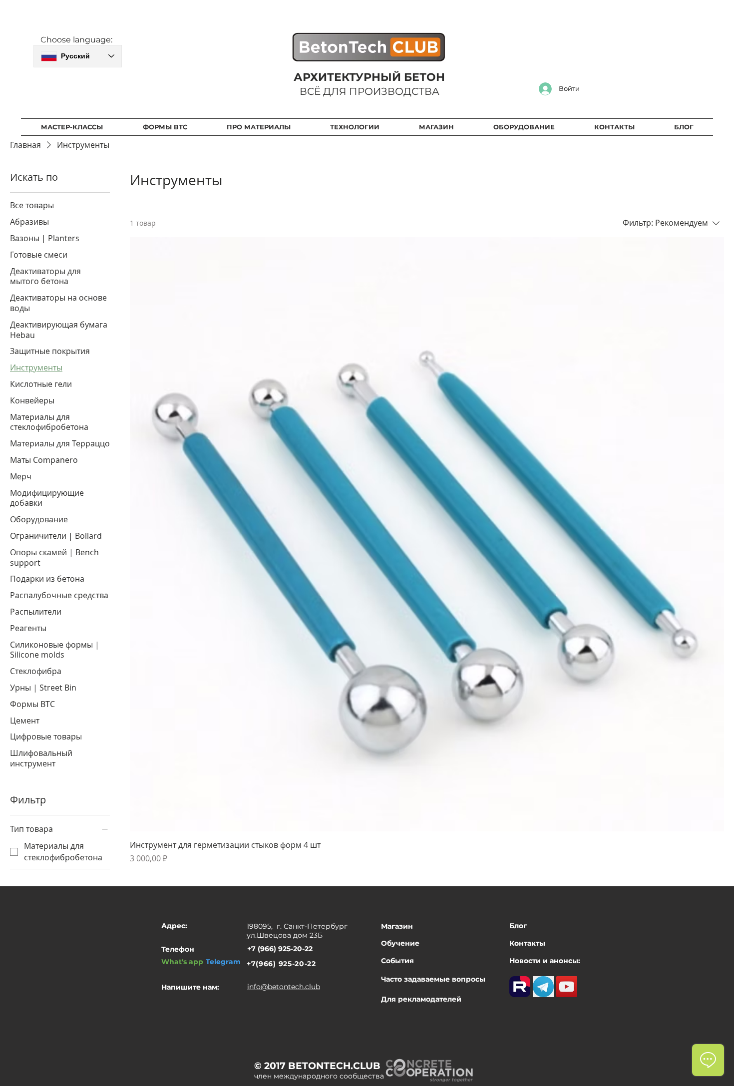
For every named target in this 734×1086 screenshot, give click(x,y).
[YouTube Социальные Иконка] (566, 986)
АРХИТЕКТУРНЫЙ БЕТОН (369, 77)
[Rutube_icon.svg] (519, 986)
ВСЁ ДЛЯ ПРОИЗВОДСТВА (369, 91)
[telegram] (543, 986)
